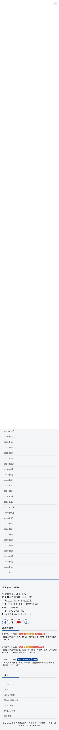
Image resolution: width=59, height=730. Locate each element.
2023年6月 (8, 534)
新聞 (20, 647)
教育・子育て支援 (24, 659)
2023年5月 (8, 540)
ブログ (7, 690)
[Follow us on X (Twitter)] (12, 622)
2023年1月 (8, 562)
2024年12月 (9, 464)
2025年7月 (8, 458)
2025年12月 (9, 431)
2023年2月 (8, 556)
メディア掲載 (39, 634)
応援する (7, 716)
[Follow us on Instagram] (26, 622)
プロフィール (9, 705)
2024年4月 (8, 480)
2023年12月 (9, 502)
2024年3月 (8, 486)
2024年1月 (8, 496)
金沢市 (34, 659)
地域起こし (29, 634)
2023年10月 (9, 513)
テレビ (21, 634)
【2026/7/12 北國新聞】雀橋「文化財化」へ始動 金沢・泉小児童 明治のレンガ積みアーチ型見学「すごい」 (30, 651)
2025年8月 (8, 453)
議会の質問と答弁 (11, 700)
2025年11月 (9, 437)
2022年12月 (9, 567)
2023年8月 (8, 523)
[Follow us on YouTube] (19, 622)
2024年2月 (8, 491)
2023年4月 (8, 545)
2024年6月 (8, 475)
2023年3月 (8, 551)
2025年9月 (8, 447)
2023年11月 (9, 507)
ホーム (7, 685)
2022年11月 (9, 573)
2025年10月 (9, 442)
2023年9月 (8, 518)
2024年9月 (8, 469)
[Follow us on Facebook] (5, 622)
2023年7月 (8, 529)
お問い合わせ (9, 711)
